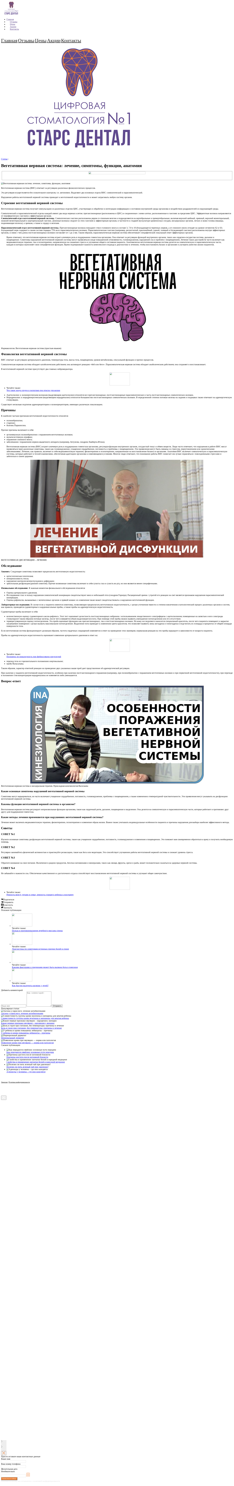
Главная (10, 19)
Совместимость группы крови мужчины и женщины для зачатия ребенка (35, 1018)
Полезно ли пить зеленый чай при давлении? (27, 1067)
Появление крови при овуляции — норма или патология (27, 1043)
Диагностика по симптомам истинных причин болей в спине (40, 949)
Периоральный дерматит (12, 1038)
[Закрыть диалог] (3, 1453)
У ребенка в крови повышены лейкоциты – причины (25, 1033)
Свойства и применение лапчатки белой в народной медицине (35, 1062)
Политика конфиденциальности (19, 1082)
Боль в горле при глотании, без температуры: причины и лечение (31, 1028)
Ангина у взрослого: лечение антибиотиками (22, 1013)
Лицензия (4, 1082)
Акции (13, 27)
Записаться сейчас (9, 1479)
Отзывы (13, 22)
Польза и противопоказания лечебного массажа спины (37, 930)
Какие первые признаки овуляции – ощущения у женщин (27, 1023)
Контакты (14, 29)
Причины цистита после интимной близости (27, 1057)
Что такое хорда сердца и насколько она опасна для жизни (33, 390)
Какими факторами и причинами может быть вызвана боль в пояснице (45, 967)
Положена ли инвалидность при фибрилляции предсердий (33, 656)
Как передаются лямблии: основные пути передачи (30, 1052)
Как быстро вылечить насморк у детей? (30, 985)
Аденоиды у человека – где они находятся (25, 1072)
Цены (12, 24)
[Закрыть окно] (3, 1098)
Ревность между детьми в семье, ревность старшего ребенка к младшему (40, 894)
